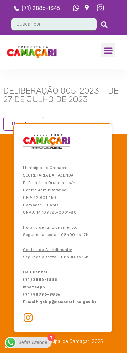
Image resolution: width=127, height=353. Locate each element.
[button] (108, 50)
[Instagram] (28, 318)
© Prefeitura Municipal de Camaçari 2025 (58, 341)
